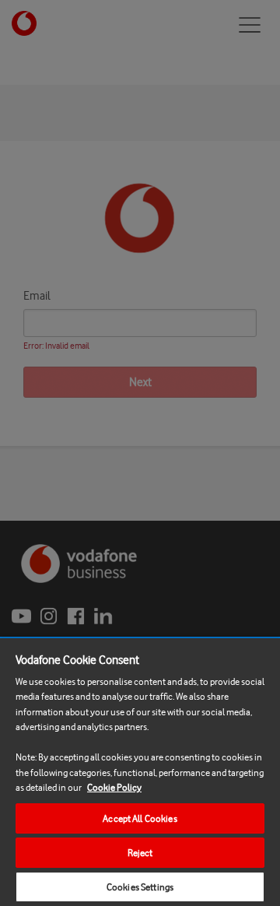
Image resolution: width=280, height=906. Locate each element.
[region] (140, 771)
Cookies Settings (140, 887)
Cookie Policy (114, 787)
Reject (140, 853)
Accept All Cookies (140, 818)
